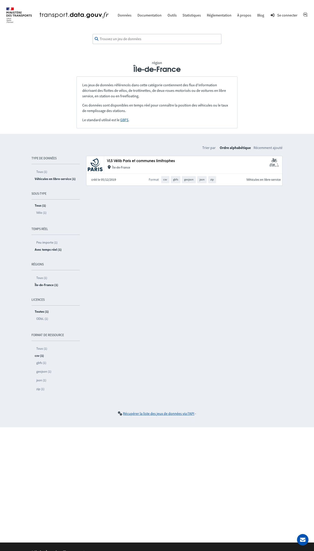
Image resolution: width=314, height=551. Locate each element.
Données (124, 15)
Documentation (149, 15)
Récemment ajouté (268, 147)
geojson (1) (43, 371)
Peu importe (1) (46, 242)
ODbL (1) (42, 319)
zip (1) (40, 389)
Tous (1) (41, 172)
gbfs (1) (41, 363)
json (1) (41, 380)
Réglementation (219, 15)
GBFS (124, 120)
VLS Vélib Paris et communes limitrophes (141, 161)
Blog (260, 15)
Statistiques (192, 15)
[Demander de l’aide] (302, 539)
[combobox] (157, 39)
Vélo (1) (41, 213)
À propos (244, 15)
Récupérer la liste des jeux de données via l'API (158, 413)
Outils (172, 15)
